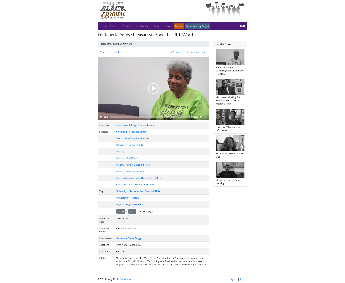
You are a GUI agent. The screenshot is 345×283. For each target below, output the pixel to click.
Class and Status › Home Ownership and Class (139, 177)
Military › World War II (127, 158)
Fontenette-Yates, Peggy (128, 238)
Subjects (158, 26)
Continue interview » (196, 52)
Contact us (125, 279)
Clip (102, 52)
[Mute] (201, 117)
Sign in (233, 279)
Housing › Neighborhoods (129, 144)
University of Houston (127, 197)
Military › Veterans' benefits (130, 171)
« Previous (176, 52)
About (169, 26)
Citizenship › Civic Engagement (131, 131)
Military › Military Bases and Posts (133, 164)
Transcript (113, 52)
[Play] (101, 117)
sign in (132, 211)
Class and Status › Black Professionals (135, 184)
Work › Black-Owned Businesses (132, 138)
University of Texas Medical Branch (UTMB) (138, 191)
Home (104, 26)
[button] (153, 88)
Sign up (243, 279)
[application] (153, 88)
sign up (121, 211)
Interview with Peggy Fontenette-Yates (136, 125)
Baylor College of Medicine (129, 204)
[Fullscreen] (205, 117)
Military (120, 151)
